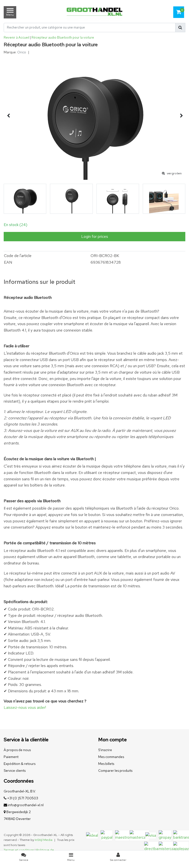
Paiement (11, 757)
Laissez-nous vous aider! (25, 707)
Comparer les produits (115, 770)
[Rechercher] (180, 27)
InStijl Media (43, 840)
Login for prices (94, 236)
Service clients (15, 770)
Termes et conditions (19, 850)
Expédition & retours (19, 763)
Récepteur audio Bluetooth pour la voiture (63, 37)
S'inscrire (105, 750)
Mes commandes (111, 757)
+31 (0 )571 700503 (22, 798)
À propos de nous (17, 750)
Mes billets (106, 763)
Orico (21, 52)
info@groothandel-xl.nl (26, 805)
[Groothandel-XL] (94, 12)
